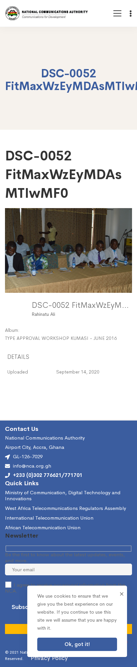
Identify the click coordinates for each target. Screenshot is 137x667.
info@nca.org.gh (32, 466)
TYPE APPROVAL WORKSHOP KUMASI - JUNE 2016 (61, 338)
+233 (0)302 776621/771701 (47, 475)
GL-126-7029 (28, 456)
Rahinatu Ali (43, 314)
